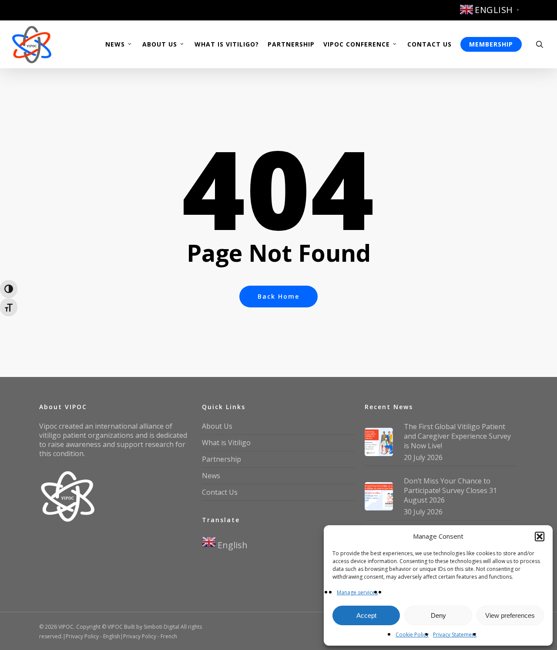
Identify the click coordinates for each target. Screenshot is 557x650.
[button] (539, 536)
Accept (366, 615)
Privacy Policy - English (93, 636)
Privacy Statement (454, 634)
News (211, 475)
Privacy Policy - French (150, 636)
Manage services (357, 592)
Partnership (221, 459)
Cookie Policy (412, 634)
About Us (217, 426)
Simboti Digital (161, 626)
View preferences (510, 615)
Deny (438, 615)
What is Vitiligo (226, 442)
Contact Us (220, 492)
